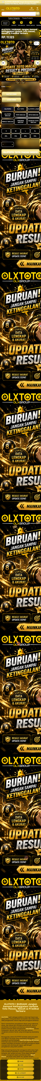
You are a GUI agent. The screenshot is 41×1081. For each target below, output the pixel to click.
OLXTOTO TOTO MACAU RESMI (20, 152)
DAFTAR (21, 1069)
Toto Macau (30, 1028)
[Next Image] (37, 63)
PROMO (21, 1061)
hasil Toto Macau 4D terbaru (29, 1040)
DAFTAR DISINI (11, 94)
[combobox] (19, 14)
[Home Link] (13, 9)
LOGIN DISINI (11, 100)
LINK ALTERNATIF (21, 1072)
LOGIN (21, 1065)
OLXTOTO (4, 1017)
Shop (3, 9)
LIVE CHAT (21, 1077)
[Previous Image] (3, 63)
